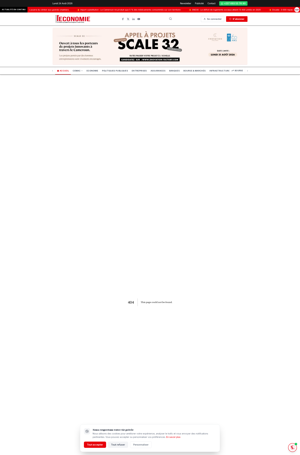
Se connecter (214, 19)
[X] (128, 19)
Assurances (158, 70)
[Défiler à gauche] (52, 71)
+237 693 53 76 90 (235, 3)
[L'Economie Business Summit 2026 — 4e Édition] (296, 9)
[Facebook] (122, 19)
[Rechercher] (170, 19)
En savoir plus (173, 437)
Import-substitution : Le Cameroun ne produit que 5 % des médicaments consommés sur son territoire (117, 9)
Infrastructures (220, 70)
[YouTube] (138, 19)
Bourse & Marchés (194, 70)
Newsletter (185, 3)
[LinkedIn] (133, 19)
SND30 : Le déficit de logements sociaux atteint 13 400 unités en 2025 (212, 9)
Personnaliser (140, 444)
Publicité (199, 3)
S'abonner (238, 19)
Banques (174, 70)
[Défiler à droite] (247, 71)
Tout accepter (95, 444)
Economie (92, 70)
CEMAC (76, 70)
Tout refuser (118, 444)
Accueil (64, 70)
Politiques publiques (115, 70)
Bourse (239, 70)
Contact (211, 3)
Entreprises (139, 70)
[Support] (292, 447)
